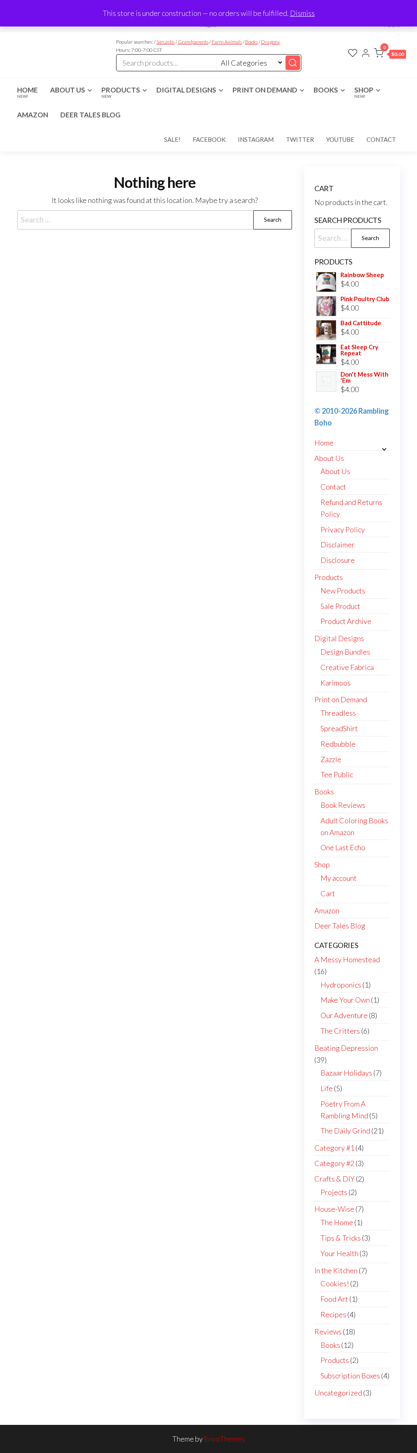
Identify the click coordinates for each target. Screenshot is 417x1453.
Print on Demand (265, 90)
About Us (67, 90)
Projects (333, 1192)
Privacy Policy (342, 529)
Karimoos (335, 682)
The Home (336, 1222)
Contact (381, 139)
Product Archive (345, 621)
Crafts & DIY (334, 1178)
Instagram (256, 139)
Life (326, 1088)
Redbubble (338, 743)
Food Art (334, 1298)
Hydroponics (340, 984)
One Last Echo (342, 847)
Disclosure (337, 560)
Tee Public (336, 774)
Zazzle (330, 759)
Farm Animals (227, 42)
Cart (327, 893)
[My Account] (366, 53)
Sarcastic (165, 42)
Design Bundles (345, 651)
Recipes (333, 1314)
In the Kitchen (336, 1270)
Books (251, 42)
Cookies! (334, 1283)
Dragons (270, 42)
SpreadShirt (339, 728)
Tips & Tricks (340, 1237)
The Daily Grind (345, 1130)
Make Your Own (345, 999)
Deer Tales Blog (90, 114)
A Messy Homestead (347, 959)
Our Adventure (344, 1015)
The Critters (340, 1030)
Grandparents (193, 42)
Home (27, 92)
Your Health (339, 1253)
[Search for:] (154, 219)
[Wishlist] (353, 53)
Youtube (340, 139)
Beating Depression (346, 1047)
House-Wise (334, 1208)
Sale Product (340, 606)
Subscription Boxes (350, 1375)
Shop (363, 92)
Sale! (172, 139)
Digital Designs (186, 90)
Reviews (328, 1331)
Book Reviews (342, 804)
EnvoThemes (224, 1438)
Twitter (300, 139)
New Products (342, 590)
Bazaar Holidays (346, 1072)
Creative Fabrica (347, 667)
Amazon (32, 114)
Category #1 (334, 1147)
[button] (390, 54)
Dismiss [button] (302, 13)
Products (120, 92)
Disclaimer (337, 544)
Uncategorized (338, 1392)
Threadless (338, 712)
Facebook (209, 139)
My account (338, 877)
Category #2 (334, 1163)
